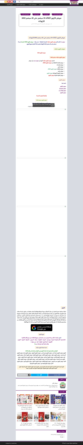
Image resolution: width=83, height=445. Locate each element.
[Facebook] (14, 2)
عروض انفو (48, 23)
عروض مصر (46, 14)
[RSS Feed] (6, 2)
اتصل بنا (61, 437)
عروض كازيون (62, 80)
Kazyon (41, 42)
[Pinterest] (8, 2)
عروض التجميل (10, 4)
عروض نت (41, 4)
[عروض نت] (74, 2)
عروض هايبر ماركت (33, 4)
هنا (35, 344)
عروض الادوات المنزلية (21, 4)
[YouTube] (11, 2)
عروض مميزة (36, 14)
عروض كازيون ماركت (57, 14)
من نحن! (61, 435)
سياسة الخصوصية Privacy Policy (57, 434)
